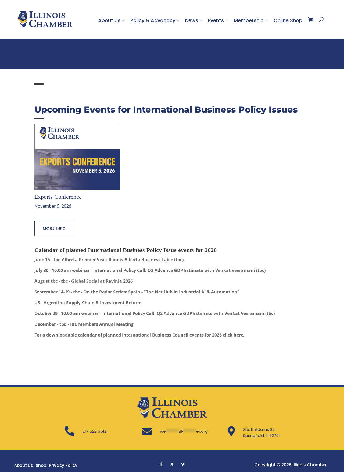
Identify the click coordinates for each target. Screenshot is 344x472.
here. (239, 335)
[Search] (321, 19)
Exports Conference (58, 196)
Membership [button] (249, 20)
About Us (109, 20)
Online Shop (288, 20)
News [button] (191, 20)
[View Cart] (310, 19)
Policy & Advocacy (152, 20)
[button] (161, 464)
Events (216, 20)
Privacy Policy (63, 465)
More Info (54, 228)
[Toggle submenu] (124, 20)
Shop (41, 465)
